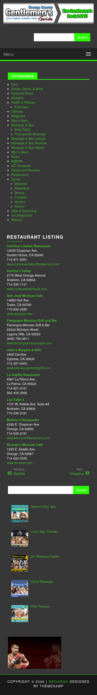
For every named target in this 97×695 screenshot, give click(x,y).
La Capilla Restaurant (23, 374)
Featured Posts (22, 93)
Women (16, 219)
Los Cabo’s (15, 399)
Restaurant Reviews (25, 170)
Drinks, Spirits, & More (27, 88)
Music (15, 156)
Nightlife (17, 161)
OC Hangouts (21, 165)
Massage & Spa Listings (28, 138)
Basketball (22, 188)
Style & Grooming (23, 210)
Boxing (19, 192)
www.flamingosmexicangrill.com (29, 343)
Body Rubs (22, 129)
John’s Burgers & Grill (24, 350)
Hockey (20, 201)
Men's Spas (19, 152)
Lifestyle (17, 111)
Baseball (21, 183)
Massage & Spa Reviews (29, 143)
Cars (14, 84)
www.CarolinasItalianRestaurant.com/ (33, 264)
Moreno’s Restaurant (23, 419)
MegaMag (58, 681)
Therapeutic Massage (30, 134)
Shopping (76, 471)
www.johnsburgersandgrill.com (28, 368)
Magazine (18, 116)
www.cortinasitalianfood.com (27, 289)
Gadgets (17, 98)
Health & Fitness (23, 102)
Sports (16, 179)
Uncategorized (21, 215)
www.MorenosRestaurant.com (28, 438)
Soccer (20, 206)
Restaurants (20, 174)
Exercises (21, 107)
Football (20, 197)
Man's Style (19, 120)
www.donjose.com (19, 313)
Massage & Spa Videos (27, 147)
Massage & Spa (22, 125)
